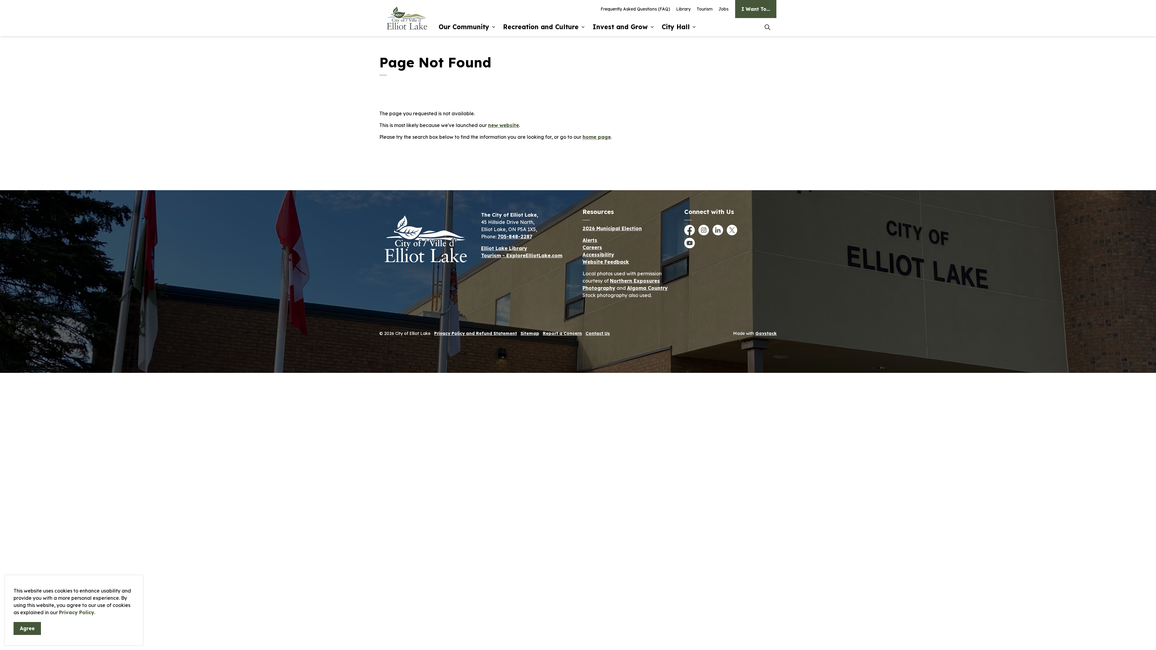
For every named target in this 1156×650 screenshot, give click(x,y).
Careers (592, 247)
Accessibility (598, 255)
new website (503, 125)
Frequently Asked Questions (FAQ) (635, 9)
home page (597, 137)
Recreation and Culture (541, 27)
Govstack (766, 333)
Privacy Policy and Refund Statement (475, 333)
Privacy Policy (76, 612)
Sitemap (530, 333)
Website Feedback (606, 262)
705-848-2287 (515, 237)
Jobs (724, 9)
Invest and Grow (620, 27)
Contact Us (598, 333)
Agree (27, 628)
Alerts (590, 240)
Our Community (464, 27)
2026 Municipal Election (612, 228)
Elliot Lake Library (504, 248)
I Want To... (755, 9)
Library (683, 9)
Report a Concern (562, 333)
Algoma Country (647, 288)
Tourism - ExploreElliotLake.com (521, 255)
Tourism (705, 9)
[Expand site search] (767, 27)
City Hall (676, 27)
